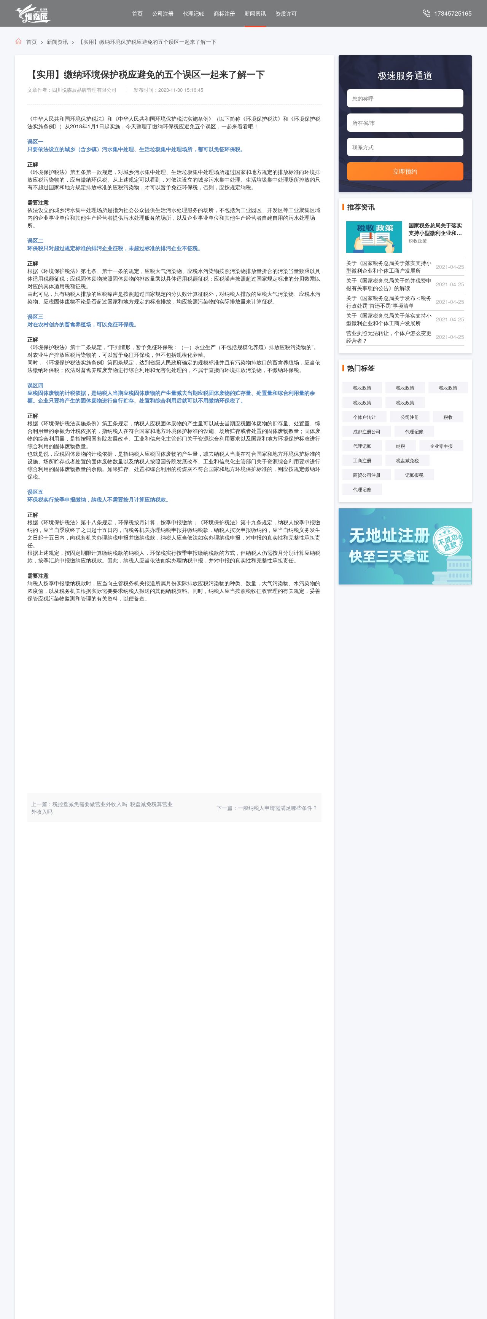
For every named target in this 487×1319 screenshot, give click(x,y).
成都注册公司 (366, 431)
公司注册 (162, 13)
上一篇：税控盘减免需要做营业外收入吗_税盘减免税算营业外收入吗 (102, 807)
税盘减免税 (407, 460)
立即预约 (405, 171)
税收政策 (362, 387)
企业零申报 (441, 445)
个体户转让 (364, 417)
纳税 (400, 445)
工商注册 (362, 460)
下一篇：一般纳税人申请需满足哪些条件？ (267, 807)
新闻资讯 (255, 13)
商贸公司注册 (366, 474)
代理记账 (193, 13)
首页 (137, 13)
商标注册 (224, 13)
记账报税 (414, 474)
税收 (448, 417)
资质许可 (286, 13)
